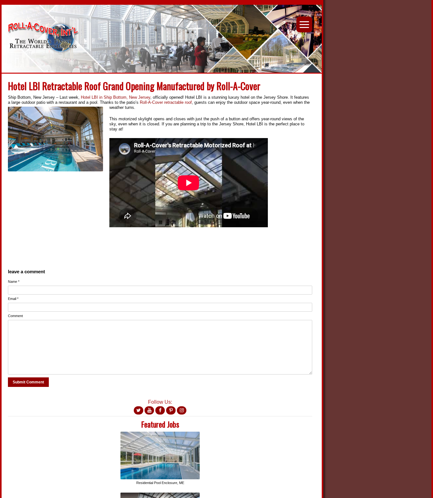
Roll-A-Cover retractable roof (166, 102)
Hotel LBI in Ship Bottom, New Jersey (115, 97)
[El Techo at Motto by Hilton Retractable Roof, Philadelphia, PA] (160, 495)
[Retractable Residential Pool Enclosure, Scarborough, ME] (160, 434)
